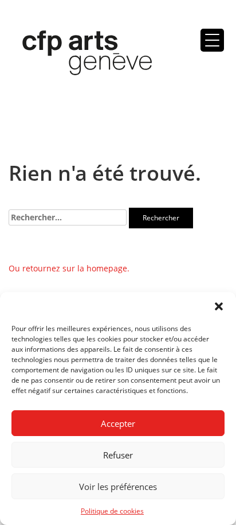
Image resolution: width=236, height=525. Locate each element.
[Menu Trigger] (212, 40)
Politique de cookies (112, 511)
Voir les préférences (118, 486)
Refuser (118, 455)
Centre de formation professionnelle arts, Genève (80, 55)
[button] (219, 306)
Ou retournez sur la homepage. (69, 268)
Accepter (118, 423)
